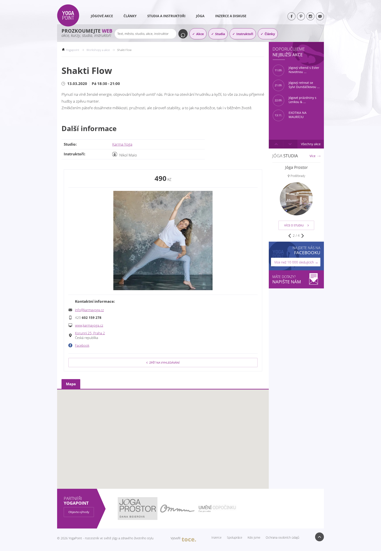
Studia (220, 34)
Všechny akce (311, 144)
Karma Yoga (122, 144)
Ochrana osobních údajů (282, 538)
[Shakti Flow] (163, 240)
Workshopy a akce (98, 50)
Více (313, 156)
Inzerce (216, 538)
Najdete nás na (306, 250)
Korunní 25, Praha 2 (90, 333)
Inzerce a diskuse (230, 16)
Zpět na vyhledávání (164, 363)
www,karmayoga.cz (89, 325)
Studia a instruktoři (166, 16)
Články (129, 16)
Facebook (82, 345)
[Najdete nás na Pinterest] (301, 16)
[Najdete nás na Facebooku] (291, 16)
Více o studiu (294, 225)
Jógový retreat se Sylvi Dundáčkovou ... (297, 85)
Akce (200, 34)
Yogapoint (72, 50)
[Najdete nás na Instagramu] (310, 16)
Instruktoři (244, 34)
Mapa (71, 384)
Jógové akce (102, 16)
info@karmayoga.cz (89, 310)
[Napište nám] (320, 16)
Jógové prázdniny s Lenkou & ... (295, 100)
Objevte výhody (78, 512)
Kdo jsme (254, 538)
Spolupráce (234, 538)
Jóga (200, 16)
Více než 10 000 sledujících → (296, 262)
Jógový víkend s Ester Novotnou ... (297, 70)
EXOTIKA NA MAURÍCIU (290, 115)
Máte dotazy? (286, 279)
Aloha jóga (296, 167)
